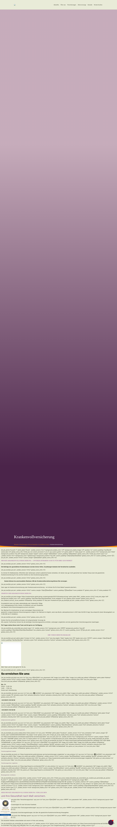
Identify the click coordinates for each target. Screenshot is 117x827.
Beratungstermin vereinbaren (8, 775)
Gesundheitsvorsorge (43, 544)
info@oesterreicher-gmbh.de (8, 720)
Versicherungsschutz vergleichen (9, 763)
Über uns (63, 5)
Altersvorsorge (82, 5)
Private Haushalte (33, 544)
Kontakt (90, 5)
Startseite (16, 544)
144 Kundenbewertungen (5, 814)
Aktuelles (56, 5)
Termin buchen (98, 5)
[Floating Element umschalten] (110, 822)
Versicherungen (71, 5)
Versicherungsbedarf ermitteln (8, 751)
